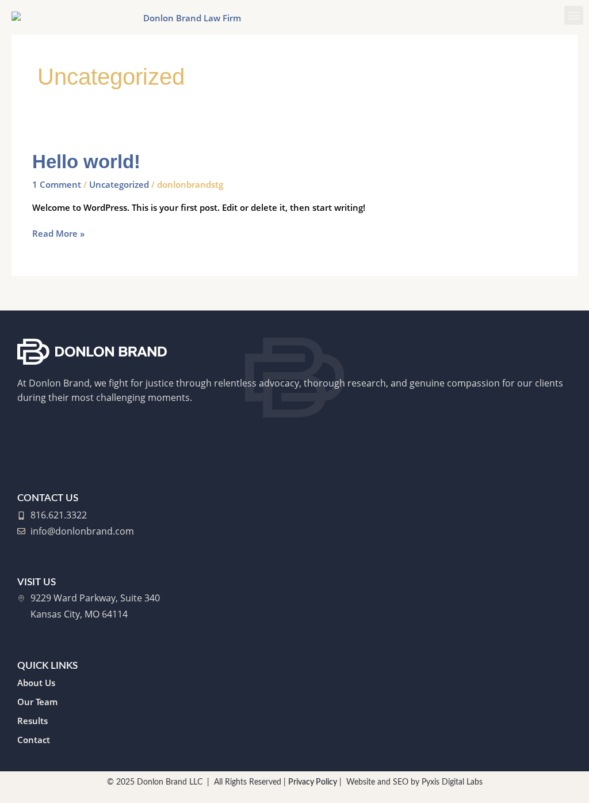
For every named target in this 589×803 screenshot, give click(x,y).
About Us (36, 682)
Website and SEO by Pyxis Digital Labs (414, 782)
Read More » (58, 233)
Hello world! (86, 161)
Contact (33, 739)
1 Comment (56, 184)
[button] (573, 15)
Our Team (37, 701)
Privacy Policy (312, 782)
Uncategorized (119, 184)
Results (32, 720)
